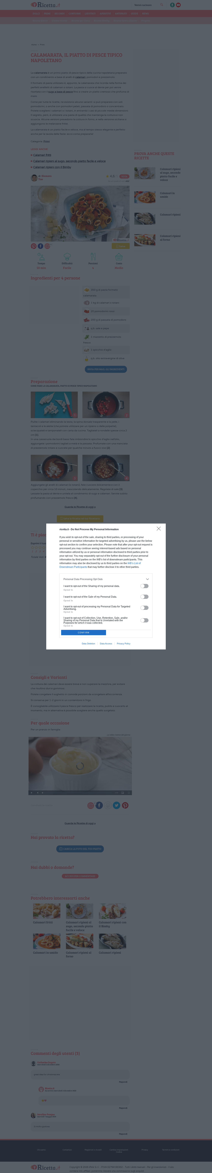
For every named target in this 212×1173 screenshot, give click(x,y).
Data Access (106, 643)
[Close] (160, 530)
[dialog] (106, 586)
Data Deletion (88, 643)
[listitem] (106, 579)
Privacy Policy (123, 643)
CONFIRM (83, 632)
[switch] (144, 586)
